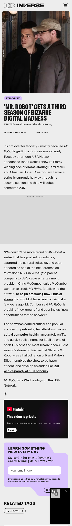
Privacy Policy (41, 481)
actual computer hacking (22, 335)
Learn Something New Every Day (26, 450)
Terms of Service (20, 481)
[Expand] (54, 491)
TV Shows (12, 511)
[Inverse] (30, 5)
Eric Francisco (18, 132)
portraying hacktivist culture (40, 329)
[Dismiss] (66, 491)
